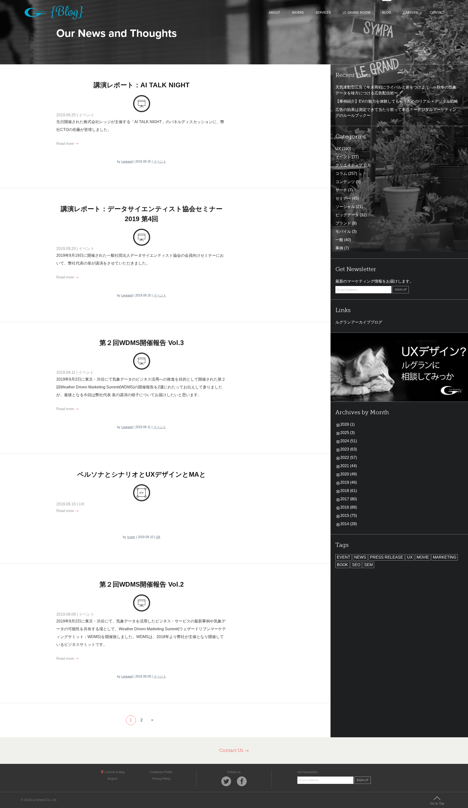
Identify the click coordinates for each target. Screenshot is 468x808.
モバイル (343, 231)
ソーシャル (345, 207)
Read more (65, 143)
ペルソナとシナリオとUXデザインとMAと (141, 474)
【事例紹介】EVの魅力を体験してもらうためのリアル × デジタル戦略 (396, 101)
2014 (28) (348, 524)
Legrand (127, 161)
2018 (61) (348, 491)
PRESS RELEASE (386, 557)
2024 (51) (348, 441)
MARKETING (444, 557)
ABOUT (274, 12)
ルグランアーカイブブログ (358, 322)
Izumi (131, 537)
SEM (368, 565)
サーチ (341, 190)
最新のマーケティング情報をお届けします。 (374, 281)
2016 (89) (348, 507)
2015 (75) (348, 515)
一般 (339, 240)
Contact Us (231, 750)
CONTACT (437, 12)
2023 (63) (348, 449)
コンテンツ (345, 182)
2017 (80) (348, 499)
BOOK (342, 565)
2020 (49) (348, 474)
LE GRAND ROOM (356, 12)
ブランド (343, 223)
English (112, 779)
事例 (339, 248)
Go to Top (437, 803)
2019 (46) (348, 482)
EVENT (343, 557)
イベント (86, 115)
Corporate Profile (161, 772)
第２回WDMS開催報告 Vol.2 (141, 584)
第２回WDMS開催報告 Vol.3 (141, 342)
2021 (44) (348, 466)
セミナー (343, 198)
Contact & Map (114, 772)
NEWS (360, 557)
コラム (341, 173)
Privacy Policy (161, 779)
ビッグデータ (347, 215)
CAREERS (410, 12)
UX (81, 504)
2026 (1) (347, 424)
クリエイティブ (349, 165)
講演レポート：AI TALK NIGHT (142, 85)
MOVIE (423, 557)
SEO (356, 565)
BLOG (386, 12)
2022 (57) (348, 457)
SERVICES (323, 12)
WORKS (298, 12)
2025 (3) (347, 433)
